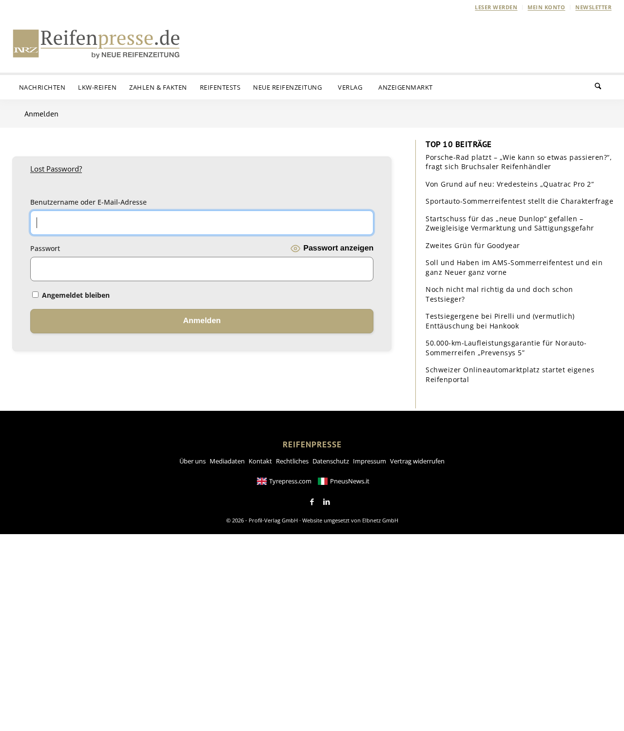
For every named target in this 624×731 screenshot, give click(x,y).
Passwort (45, 248)
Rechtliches (292, 461)
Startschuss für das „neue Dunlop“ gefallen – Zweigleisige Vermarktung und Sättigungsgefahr (510, 223)
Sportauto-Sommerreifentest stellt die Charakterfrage (519, 201)
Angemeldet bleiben (75, 295)
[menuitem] (496, 7)
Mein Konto (546, 7)
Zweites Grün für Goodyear (473, 245)
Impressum (369, 461)
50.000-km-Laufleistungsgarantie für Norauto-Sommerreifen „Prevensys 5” (506, 347)
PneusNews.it (350, 481)
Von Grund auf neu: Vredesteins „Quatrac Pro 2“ (510, 184)
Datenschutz (330, 461)
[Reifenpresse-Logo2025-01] (96, 43)
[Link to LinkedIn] (326, 502)
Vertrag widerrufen (417, 461)
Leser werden (496, 7)
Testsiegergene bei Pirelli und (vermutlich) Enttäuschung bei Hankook (500, 320)
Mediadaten (227, 461)
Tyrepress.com (290, 481)
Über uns (192, 461)
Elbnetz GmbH (380, 520)
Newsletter (593, 7)
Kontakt (260, 461)
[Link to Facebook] (312, 502)
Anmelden (41, 113)
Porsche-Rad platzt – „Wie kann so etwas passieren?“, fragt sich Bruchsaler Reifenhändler (519, 162)
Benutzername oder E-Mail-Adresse (88, 202)
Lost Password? (56, 168)
